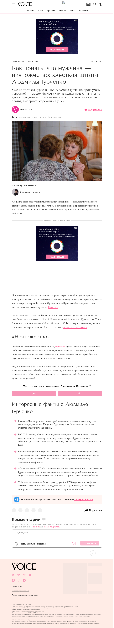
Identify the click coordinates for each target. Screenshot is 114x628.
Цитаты (42, 117)
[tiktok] (18, 580)
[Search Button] (94, 4)
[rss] (13, 574)
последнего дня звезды (75, 327)
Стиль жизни (18, 62)
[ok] (13, 580)
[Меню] (13, 4)
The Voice (25, 4)
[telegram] (24, 574)
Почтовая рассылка (88, 4)
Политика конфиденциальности (25, 595)
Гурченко (53, 307)
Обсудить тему (95, 110)
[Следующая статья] (57, 553)
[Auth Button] (100, 4)
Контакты (17, 586)
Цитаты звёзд (54, 117)
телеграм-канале (83, 499)
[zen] (30, 574)
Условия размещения (20, 591)
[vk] (18, 574)
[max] (24, 580)
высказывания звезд (27, 117)
